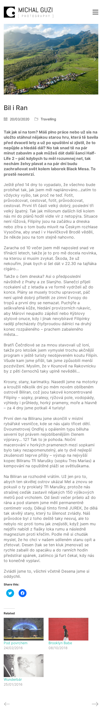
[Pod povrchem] (24, 629)
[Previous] (9, 59)
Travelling (48, 119)
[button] (95, 12)
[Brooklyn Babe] (68, 629)
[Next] (93, 59)
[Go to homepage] (28, 12)
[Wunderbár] (24, 665)
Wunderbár (13, 679)
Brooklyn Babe (60, 643)
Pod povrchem (15, 643)
